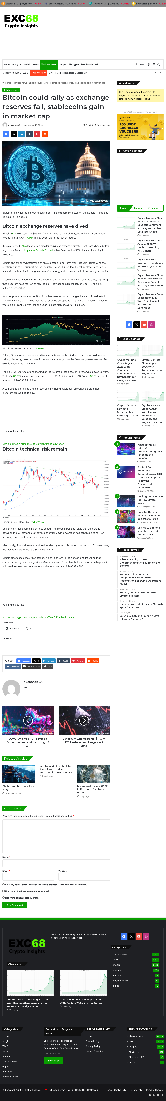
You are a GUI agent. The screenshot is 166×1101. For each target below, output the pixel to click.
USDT (16, 376)
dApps (62, 64)
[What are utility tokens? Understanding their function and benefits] (126, 449)
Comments (154, 208)
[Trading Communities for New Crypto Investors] (126, 501)
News (36, 64)
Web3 (27, 64)
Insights (17, 64)
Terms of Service (94, 1051)
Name (6, 857)
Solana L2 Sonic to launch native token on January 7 (149, 531)
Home (7, 64)
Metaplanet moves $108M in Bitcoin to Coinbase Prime (92, 789)
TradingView (37, 521)
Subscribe (53, 1060)
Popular (138, 208)
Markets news (49, 64)
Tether (100, 3)
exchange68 (14, 125)
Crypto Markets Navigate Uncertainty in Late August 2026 (78, 72)
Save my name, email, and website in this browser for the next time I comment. (46, 884)
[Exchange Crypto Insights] (21, 20)
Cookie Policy (92, 1041)
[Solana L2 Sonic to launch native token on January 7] (126, 532)
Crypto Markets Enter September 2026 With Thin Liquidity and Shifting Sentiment (150, 301)
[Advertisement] (111, 33)
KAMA (23, 246)
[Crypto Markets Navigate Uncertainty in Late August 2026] (126, 264)
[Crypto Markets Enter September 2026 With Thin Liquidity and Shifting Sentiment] (126, 299)
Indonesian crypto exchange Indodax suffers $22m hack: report (38, 617)
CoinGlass (39, 348)
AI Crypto (73, 64)
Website (62, 871)
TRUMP (28, 237)
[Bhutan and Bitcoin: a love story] (18, 774)
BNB (141, 3)
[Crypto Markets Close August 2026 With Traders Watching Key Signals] (126, 245)
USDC (91, 376)
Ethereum (56, 3)
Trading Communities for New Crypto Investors (150, 500)
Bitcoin (116, 964)
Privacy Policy (92, 1046)
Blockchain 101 (89, 64)
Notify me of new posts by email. (22, 897)
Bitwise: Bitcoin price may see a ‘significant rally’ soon (33, 443)
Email (6, 871)
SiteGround (92, 1090)
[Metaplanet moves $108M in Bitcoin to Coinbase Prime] (93, 774)
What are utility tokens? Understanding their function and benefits (149, 451)
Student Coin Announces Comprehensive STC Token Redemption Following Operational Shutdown (149, 477)
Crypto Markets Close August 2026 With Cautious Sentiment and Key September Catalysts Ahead (150, 225)
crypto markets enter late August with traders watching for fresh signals (56, 769)
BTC (14, 233)
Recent (124, 208)
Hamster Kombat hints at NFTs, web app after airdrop (148, 515)
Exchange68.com (56, 1090)
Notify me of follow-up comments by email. (27, 891)
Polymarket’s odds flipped (38, 250)
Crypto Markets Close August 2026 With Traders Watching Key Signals (152, 366)
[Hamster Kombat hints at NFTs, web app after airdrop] (126, 516)
